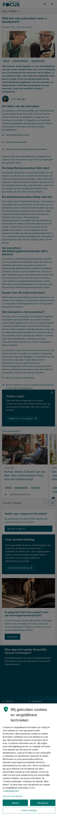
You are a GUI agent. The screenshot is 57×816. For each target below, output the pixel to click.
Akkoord (15, 802)
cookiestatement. (11, 790)
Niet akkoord (42, 802)
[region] (28, 759)
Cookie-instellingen (29, 810)
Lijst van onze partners (12, 796)
